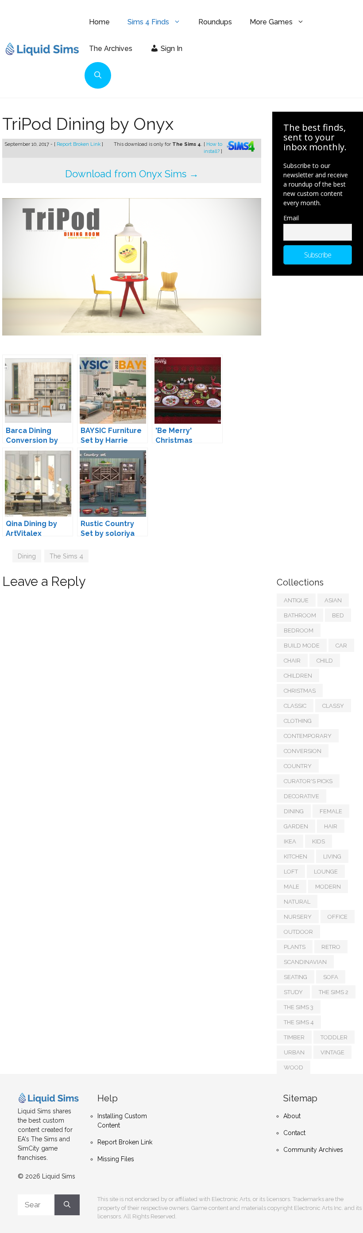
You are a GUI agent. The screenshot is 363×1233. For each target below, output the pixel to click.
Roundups (215, 22)
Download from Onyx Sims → (132, 173)
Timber (294, 1037)
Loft (291, 871)
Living (332, 856)
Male (291, 886)
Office (338, 916)
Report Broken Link (79, 144)
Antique (296, 600)
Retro (330, 947)
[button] (97, 75)
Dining (27, 556)
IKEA (290, 841)
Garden (296, 826)
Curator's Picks (308, 781)
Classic (295, 705)
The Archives (110, 48)
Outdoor (298, 932)
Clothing (298, 721)
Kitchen (295, 856)
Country (298, 766)
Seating (295, 977)
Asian (333, 600)
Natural (297, 901)
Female (331, 811)
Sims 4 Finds (148, 22)
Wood (293, 1067)
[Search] (67, 1205)
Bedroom (298, 630)
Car (341, 645)
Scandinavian (305, 962)
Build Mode (302, 645)
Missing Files (115, 1159)
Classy (333, 705)
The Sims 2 (333, 992)
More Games (271, 22)
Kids (318, 841)
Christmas (300, 690)
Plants (294, 947)
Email (291, 218)
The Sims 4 (66, 556)
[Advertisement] (320, 422)
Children (298, 675)
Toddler (334, 1037)
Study (293, 992)
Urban (294, 1052)
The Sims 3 (298, 1007)
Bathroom (300, 615)
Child (325, 660)
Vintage (332, 1052)
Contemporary (308, 736)
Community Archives (313, 1149)
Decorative (301, 796)
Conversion (302, 751)
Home (99, 22)
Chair (292, 660)
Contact (294, 1132)
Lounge (326, 871)
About (292, 1116)
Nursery (298, 916)
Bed (338, 615)
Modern (328, 886)
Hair (330, 826)
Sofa (330, 977)
